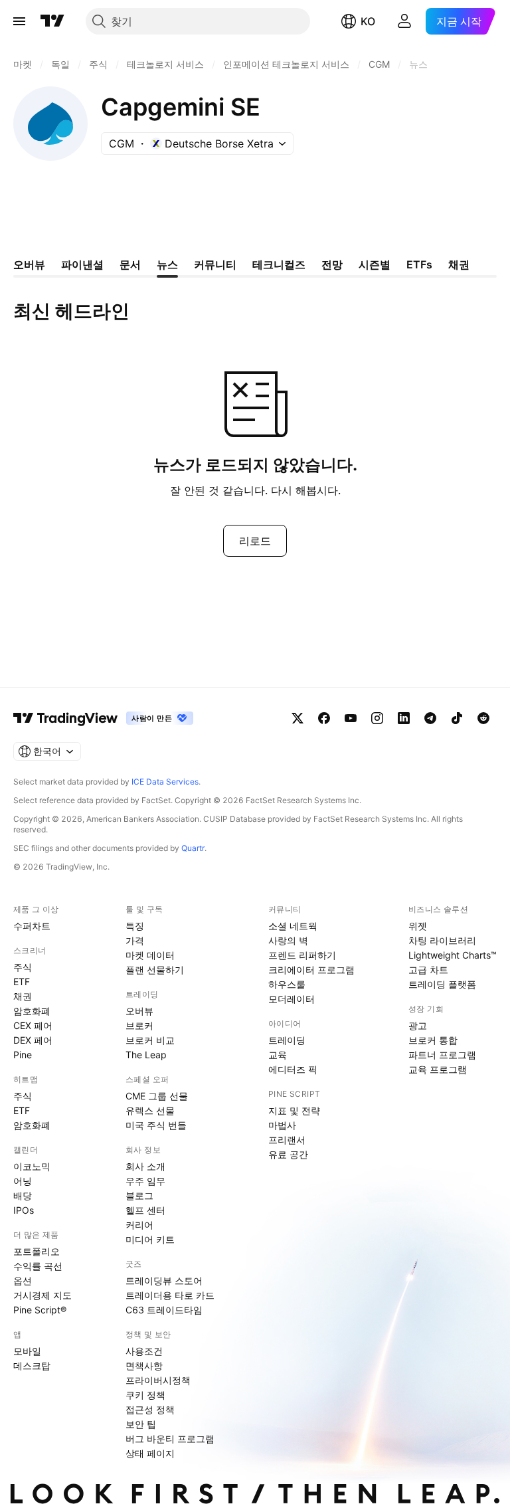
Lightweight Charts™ (452, 955)
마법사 (282, 1125)
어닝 (22, 1180)
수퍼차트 (31, 925)
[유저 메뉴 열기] (404, 21)
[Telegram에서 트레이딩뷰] (430, 718)
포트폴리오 (36, 1251)
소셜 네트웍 (292, 925)
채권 (22, 996)
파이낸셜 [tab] (82, 264)
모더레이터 (291, 998)
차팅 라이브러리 (442, 940)
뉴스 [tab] (167, 264)
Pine (22, 1054)
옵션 (22, 1280)
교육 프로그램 (437, 1069)
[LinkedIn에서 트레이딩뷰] (403, 718)
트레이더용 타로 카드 (170, 1295)
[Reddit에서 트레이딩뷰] (483, 718)
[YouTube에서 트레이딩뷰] (350, 718)
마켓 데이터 (150, 955)
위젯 (417, 925)
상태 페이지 (150, 1453)
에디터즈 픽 (292, 1069)
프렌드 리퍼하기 (302, 955)
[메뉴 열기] (19, 21)
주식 (22, 967)
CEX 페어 (32, 1025)
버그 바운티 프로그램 (170, 1438)
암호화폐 (31, 1010)
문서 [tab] (130, 264)
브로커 (139, 1025)
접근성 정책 (150, 1409)
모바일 (27, 1351)
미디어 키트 (150, 1239)
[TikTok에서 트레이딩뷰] (457, 718)
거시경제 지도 (42, 1295)
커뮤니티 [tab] (215, 264)
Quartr (193, 848)
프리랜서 (286, 1139)
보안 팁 (141, 1424)
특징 (135, 925)
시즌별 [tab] (374, 264)
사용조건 (144, 1351)
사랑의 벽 (288, 940)
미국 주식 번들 (156, 1125)
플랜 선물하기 (155, 969)
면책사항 (144, 1365)
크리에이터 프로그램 (311, 969)
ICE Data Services (165, 782)
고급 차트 (428, 969)
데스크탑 (31, 1365)
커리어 (139, 1224)
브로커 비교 (150, 1040)
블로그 (139, 1195)
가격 (135, 940)
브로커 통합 (433, 1040)
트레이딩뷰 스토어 (164, 1280)
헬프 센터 (145, 1210)
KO (368, 21)
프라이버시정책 (158, 1380)
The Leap (146, 1054)
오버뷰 (139, 1010)
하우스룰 (286, 984)
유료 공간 (288, 1154)
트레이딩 (286, 1040)
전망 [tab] (332, 264)
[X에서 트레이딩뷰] (297, 718)
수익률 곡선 (37, 1266)
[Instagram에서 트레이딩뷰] (377, 718)
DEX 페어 (32, 1040)
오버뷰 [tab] (29, 264)
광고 (417, 1025)
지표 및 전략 (294, 1110)
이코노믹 (31, 1166)
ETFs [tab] (419, 264)
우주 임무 (145, 1180)
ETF (21, 981)
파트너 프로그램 (442, 1054)
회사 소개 (145, 1166)
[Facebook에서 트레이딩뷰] (324, 718)
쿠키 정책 (145, 1394)
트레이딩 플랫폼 (442, 984)
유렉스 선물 (150, 1110)
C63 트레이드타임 (164, 1309)
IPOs (23, 1210)
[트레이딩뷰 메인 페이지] (52, 21)
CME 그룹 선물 (157, 1095)
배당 (22, 1195)
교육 (277, 1054)
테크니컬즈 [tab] (278, 264)
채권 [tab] (458, 264)
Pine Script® (39, 1309)
